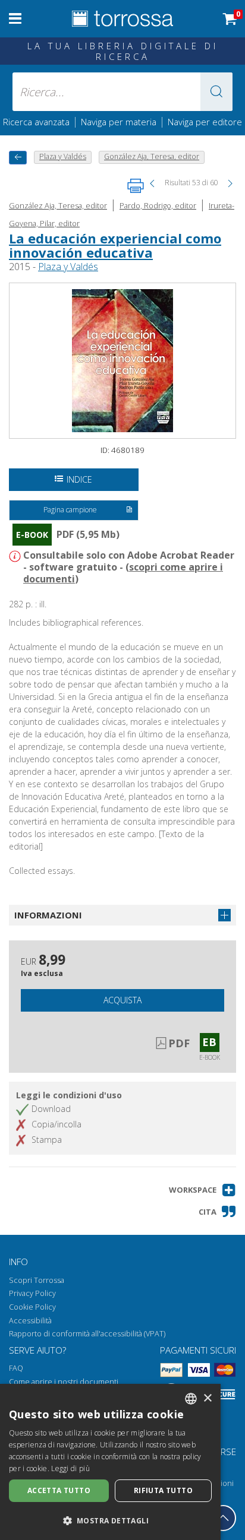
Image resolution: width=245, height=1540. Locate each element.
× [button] (207, 1398)
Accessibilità (30, 1321)
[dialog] (110, 1462)
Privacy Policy (32, 1293)
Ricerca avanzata (36, 122)
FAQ (16, 1368)
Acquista (122, 1000)
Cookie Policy (32, 1307)
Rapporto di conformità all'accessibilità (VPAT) (87, 1334)
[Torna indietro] (18, 157)
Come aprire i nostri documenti (63, 1382)
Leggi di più (70, 1468)
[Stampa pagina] (135, 185)
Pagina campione (70, 510)
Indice (79, 479)
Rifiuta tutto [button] (163, 1490)
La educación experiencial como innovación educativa (115, 245)
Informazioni (48, 915)
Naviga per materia (118, 122)
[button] (216, 91)
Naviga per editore (205, 122)
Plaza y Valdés (68, 266)
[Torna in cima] (223, 1518)
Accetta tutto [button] (58, 1490)
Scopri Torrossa (36, 1280)
